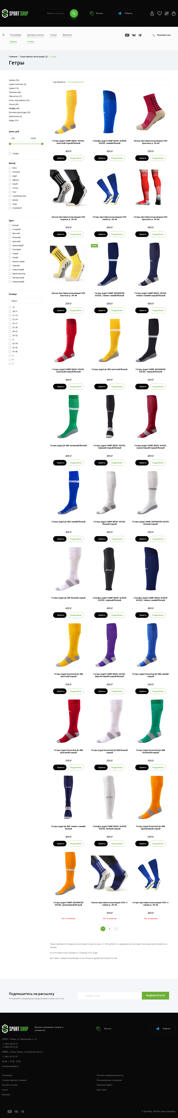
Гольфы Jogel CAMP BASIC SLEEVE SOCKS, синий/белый (109, 141)
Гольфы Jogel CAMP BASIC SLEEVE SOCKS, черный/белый (109, 598)
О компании (15, 35)
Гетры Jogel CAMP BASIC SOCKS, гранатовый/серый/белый (151, 446)
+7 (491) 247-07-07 (10, 1057)
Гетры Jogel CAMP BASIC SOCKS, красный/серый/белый (68, 370)
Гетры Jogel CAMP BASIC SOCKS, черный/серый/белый (110, 446)
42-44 (113, 358)
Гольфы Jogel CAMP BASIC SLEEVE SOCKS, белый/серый (109, 827)
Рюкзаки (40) (15, 92)
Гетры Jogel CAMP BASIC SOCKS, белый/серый (110, 522)
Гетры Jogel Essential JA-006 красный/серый (68, 751)
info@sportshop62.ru (10, 1066)
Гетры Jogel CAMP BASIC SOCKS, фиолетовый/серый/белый (110, 675)
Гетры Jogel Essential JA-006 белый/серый (109, 751)
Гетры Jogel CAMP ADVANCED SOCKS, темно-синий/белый (109, 294)
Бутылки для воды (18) (19, 112)
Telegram (128, 13)
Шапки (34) (14, 80)
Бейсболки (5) (15, 116)
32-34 (102, 282)
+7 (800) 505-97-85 (10, 1047)
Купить (60, 158)
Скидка (15, 153)
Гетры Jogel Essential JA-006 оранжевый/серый (150, 827)
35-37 (68, 434)
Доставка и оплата (35, 35)
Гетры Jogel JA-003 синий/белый (68, 521)
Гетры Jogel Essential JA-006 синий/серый (150, 675)
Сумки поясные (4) (17, 84)
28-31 (95, 282)
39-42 (72, 129)
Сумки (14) (14, 88)
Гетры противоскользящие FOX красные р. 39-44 (150, 218)
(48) (14, 108)
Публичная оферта (104, 1085)
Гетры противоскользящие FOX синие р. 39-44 (109, 218)
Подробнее (75, 158)
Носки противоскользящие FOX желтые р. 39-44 (68, 294)
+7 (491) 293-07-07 (10, 1044)
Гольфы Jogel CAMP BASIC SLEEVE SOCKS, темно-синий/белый (150, 598)
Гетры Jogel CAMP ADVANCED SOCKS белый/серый (150, 522)
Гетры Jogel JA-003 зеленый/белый (68, 445)
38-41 (75, 434)
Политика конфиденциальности (110, 1075)
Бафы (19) (13, 120)
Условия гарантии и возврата (14, 1080)
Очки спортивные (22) (19, 100)
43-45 (113, 129)
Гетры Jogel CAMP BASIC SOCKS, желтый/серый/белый (68, 141)
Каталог (99, 13)
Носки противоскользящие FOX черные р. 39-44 (68, 218)
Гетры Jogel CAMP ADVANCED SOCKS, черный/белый (150, 370)
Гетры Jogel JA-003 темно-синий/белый (68, 827)
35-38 (65, 129)
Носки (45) (14, 104)
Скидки (30, 42)
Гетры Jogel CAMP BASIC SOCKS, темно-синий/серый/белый (151, 294)
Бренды (13, 42)
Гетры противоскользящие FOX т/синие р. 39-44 (151, 903)
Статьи (53, 35)
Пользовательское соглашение (109, 1080)
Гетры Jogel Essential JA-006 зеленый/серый (150, 751)
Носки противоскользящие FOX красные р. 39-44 (150, 141)
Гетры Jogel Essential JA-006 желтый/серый (68, 675)
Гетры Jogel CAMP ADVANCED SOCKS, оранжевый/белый (68, 903)
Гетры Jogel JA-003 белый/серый (68, 597)
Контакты (67, 35)
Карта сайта (101, 1090)
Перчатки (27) (15, 96)
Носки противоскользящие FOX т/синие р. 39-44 (110, 903)
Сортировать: (59, 82)
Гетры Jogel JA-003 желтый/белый (109, 369)
